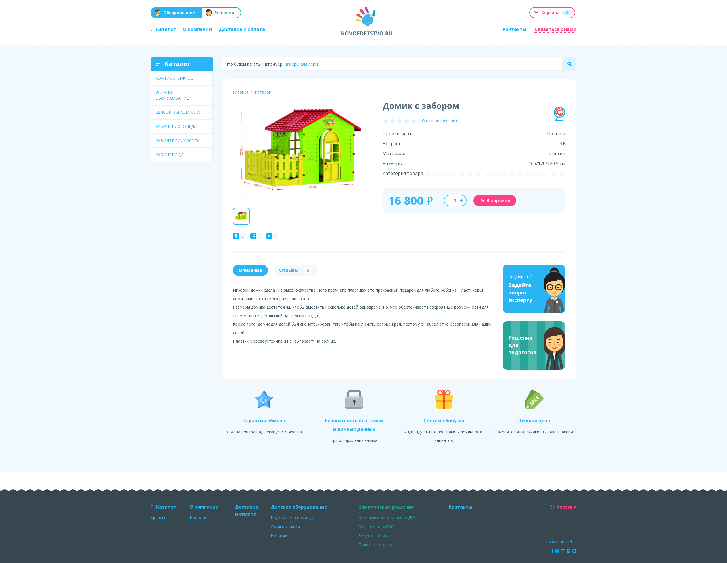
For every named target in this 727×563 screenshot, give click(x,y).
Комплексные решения (386, 507)
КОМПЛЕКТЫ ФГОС (174, 78)
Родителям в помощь (292, 517)
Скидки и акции (285, 526)
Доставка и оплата (242, 29)
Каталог (166, 29)
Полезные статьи (375, 544)
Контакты (514, 29)
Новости (198, 517)
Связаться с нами (555, 29)
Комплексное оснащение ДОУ (387, 517)
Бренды (158, 517)
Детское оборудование (299, 507)
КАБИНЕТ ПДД (169, 154)
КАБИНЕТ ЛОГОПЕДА (176, 126)
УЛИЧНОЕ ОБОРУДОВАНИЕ (172, 95)
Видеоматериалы (375, 535)
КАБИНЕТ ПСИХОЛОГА (177, 140)
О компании (197, 29)
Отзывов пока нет (439, 120)
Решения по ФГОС (376, 526)
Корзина (566, 507)
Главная (241, 92)
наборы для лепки (302, 64)
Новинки (279, 535)
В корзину (498, 200)
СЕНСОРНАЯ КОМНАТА (177, 112)
